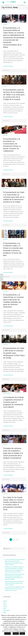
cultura (5, 604)
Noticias (5, 24)
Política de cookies (20, 631)
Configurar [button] (7, 633)
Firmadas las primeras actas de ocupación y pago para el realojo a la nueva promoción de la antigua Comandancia (13, 453)
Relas (9, 393)
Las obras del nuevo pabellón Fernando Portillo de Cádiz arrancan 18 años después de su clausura (15, 588)
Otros (4, 608)
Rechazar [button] (16, 633)
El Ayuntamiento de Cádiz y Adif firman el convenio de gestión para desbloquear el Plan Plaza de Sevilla (13, 353)
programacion (6, 610)
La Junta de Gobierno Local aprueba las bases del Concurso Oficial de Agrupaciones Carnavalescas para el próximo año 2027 (15, 562)
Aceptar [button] (22, 633)
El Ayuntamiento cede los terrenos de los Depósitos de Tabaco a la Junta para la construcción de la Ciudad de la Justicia (13, 94)
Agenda (5, 601)
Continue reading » (8, 66)
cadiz (4, 603)
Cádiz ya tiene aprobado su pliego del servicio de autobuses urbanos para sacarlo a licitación (14, 583)
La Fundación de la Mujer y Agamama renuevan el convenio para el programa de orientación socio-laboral (13, 402)
